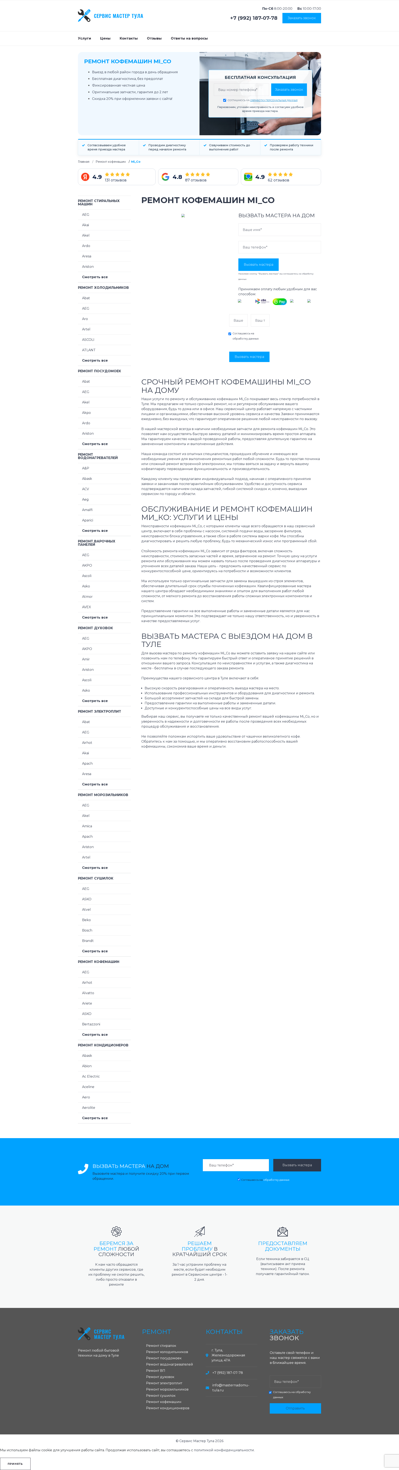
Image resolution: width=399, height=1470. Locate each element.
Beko (86, 920)
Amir (86, 659)
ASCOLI (88, 340)
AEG (85, 215)
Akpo (86, 413)
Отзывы (154, 38)
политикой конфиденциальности (224, 1450)
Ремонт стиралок (161, 1346)
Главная (83, 162)
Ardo (86, 246)
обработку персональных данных (274, 100)
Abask (87, 479)
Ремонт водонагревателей (98, 456)
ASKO (86, 899)
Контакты (129, 38)
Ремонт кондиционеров (103, 1045)
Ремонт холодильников (103, 288)
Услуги (84, 38)
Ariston (88, 267)
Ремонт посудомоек (99, 371)
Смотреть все (95, 277)
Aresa (86, 256)
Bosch (87, 930)
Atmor (87, 597)
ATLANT (89, 350)
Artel (86, 329)
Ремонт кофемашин (111, 162)
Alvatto (88, 993)
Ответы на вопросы (189, 38)
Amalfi (87, 510)
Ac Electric (91, 1076)
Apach (87, 763)
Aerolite (88, 1108)
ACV (85, 489)
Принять (15, 1463)
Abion (87, 1066)
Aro (85, 319)
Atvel (86, 910)
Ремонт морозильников (103, 795)
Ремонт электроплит (99, 711)
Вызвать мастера (258, 265)
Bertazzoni (91, 1024)
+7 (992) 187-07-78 (253, 18)
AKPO (87, 565)
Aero (86, 1097)
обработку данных (246, 338)
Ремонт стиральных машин (99, 202)
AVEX (86, 607)
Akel (86, 235)
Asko (86, 586)
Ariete (87, 1003)
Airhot (87, 743)
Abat (86, 298)
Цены (105, 38)
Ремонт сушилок (95, 878)
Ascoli (86, 576)
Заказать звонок (302, 18)
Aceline (88, 1087)
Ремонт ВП (155, 1371)
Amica (87, 826)
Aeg (85, 499)
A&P (85, 468)
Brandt (88, 941)
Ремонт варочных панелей (96, 543)
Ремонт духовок (95, 628)
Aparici (87, 520)
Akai (85, 225)
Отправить (295, 1408)
